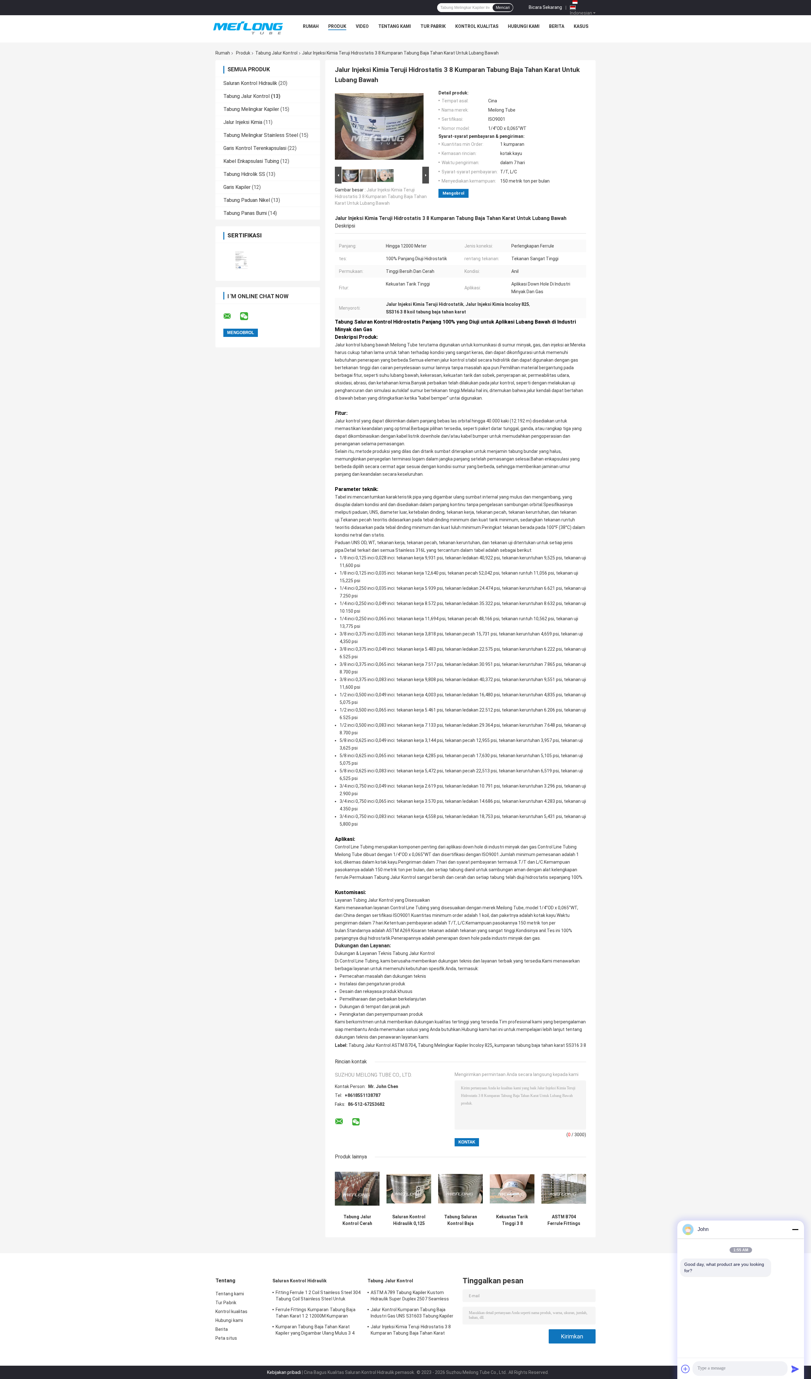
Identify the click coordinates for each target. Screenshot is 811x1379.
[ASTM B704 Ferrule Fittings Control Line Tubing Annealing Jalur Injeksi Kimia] (563, 1188)
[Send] (795, 1369)
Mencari (503, 7)
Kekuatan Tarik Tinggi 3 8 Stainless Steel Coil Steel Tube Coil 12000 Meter (512, 1220)
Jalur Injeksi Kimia (242, 122)
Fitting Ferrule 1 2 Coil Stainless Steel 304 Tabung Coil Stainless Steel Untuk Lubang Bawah (318, 1296)
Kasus (581, 26)
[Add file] (685, 1369)
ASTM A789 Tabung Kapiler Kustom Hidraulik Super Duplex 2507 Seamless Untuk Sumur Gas (410, 1296)
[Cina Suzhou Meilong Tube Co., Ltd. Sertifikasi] (241, 257)
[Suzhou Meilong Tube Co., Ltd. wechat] (248, 316)
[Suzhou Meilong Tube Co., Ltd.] (248, 27)
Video (362, 26)
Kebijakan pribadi (284, 1372)
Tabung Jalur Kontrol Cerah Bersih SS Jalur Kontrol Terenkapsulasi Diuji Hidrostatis (357, 1220)
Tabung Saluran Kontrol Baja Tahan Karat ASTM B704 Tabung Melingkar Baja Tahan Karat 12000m (461, 1220)
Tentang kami (394, 26)
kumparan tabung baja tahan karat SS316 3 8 (540, 1045)
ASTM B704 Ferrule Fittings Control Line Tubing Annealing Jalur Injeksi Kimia (564, 1220)
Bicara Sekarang (545, 7)
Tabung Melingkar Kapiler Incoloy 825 (455, 1045)
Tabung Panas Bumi (245, 213)
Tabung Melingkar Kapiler (251, 109)
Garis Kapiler (237, 187)
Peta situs (226, 1338)
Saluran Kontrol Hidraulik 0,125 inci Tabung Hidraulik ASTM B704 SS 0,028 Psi (408, 1220)
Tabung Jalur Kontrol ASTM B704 (382, 1045)
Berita (556, 26)
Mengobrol (453, 193)
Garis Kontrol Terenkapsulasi (254, 148)
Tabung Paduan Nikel (246, 200)
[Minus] (795, 1229)
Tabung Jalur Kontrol (276, 52)
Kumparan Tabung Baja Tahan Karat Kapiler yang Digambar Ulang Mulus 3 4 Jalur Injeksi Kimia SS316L (315, 1330)
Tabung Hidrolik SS (244, 174)
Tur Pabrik (433, 26)
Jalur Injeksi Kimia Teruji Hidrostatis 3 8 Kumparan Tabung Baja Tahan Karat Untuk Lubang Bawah (381, 196)
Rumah (311, 26)
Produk (337, 26)
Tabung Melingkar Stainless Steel (260, 135)
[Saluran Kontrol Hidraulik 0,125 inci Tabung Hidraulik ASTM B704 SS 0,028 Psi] (408, 1188)
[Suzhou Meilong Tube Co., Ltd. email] (231, 316)
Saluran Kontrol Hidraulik (250, 83)
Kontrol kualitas (476, 26)
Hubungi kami (524, 26)
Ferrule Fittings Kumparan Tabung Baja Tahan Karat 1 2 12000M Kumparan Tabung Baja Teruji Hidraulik (315, 1313)
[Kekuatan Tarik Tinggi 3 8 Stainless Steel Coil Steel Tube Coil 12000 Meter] (512, 1188)
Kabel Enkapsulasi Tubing (251, 161)
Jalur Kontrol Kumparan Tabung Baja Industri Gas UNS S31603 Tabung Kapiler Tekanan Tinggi (412, 1313)
